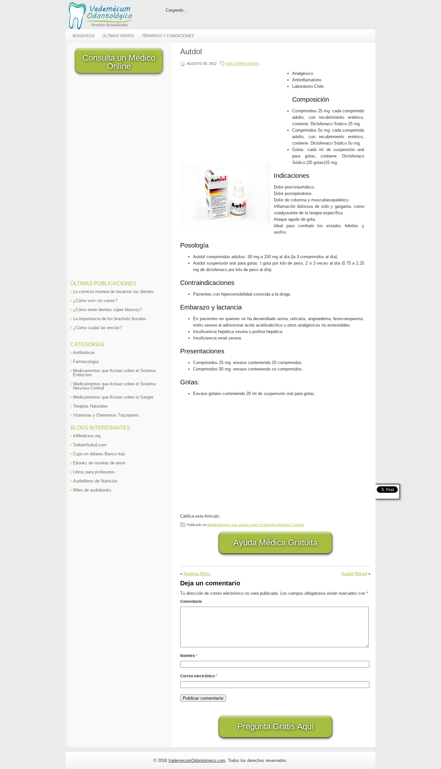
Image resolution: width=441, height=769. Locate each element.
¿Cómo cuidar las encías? (97, 327)
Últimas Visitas (118, 36)
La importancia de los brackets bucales (109, 318)
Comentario (191, 601)
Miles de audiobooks (92, 490)
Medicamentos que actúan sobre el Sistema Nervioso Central (255, 525)
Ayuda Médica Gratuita (275, 542)
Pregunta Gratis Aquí (275, 726)
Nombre (189, 655)
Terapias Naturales (90, 406)
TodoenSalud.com (90, 444)
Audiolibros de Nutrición (95, 481)
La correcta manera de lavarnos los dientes (113, 291)
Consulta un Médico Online (118, 62)
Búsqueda (84, 36)
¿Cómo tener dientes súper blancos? (107, 309)
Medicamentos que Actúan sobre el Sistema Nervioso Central (114, 385)
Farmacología (85, 361)
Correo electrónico (198, 676)
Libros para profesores (94, 472)
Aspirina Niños (196, 573)
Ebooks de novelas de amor (99, 462)
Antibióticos (84, 352)
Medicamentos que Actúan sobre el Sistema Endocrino (114, 372)
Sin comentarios (242, 64)
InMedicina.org (86, 435)
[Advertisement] (234, 115)
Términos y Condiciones (168, 36)
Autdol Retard (354, 573)
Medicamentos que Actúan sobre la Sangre (113, 397)
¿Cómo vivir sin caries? (95, 300)
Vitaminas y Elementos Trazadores (106, 415)
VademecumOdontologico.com (196, 760)
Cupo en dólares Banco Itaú (99, 453)
